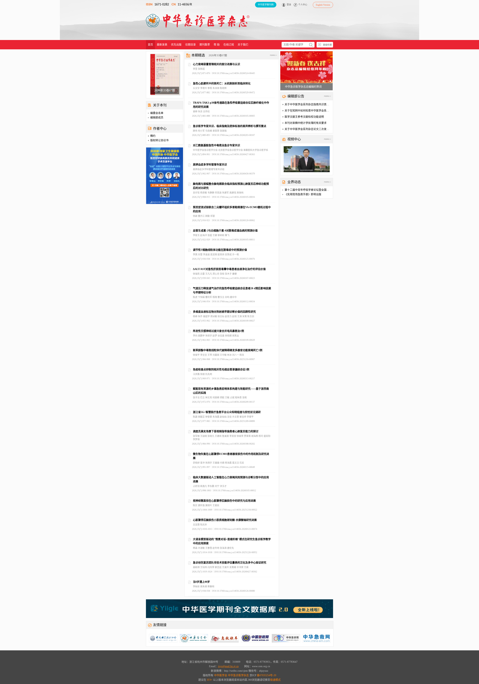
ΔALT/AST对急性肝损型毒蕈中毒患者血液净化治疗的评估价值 (229, 269)
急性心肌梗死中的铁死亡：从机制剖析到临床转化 (222, 83)
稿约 (152, 135)
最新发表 (162, 44)
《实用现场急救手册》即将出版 (303, 194)
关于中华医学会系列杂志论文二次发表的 (308, 129)
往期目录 (190, 44)
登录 (289, 4)
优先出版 (176, 44)
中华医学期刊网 (266, 4)
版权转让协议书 (159, 140)
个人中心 (302, 4)
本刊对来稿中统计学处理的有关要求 (306, 123)
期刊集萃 (204, 44)
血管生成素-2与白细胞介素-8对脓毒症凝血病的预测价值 (225, 230)
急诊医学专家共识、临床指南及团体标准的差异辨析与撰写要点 (229, 126)
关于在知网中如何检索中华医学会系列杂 (308, 110)
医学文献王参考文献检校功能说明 (304, 116)
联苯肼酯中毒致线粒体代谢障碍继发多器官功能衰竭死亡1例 (227, 350)
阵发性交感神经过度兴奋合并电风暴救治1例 (218, 331)
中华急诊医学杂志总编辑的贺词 (303, 86)
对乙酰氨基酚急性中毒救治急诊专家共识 (216, 145)
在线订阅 (228, 44)
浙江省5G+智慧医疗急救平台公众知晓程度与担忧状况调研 (227, 412)
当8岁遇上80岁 (201, 581)
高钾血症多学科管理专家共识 (210, 164)
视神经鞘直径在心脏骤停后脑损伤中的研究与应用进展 (224, 500)
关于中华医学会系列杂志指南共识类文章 (308, 104)
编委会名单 (156, 113)
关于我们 (243, 44)
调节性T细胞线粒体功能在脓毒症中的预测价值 (220, 249)
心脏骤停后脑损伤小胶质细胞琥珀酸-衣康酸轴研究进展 (225, 520)
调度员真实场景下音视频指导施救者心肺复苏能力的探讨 (225, 431)
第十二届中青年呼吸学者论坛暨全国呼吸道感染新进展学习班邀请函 (324, 189)
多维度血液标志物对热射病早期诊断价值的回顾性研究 (224, 311)
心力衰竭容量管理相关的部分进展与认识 (216, 64)
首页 (150, 44)
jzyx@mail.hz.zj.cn (228, 666)
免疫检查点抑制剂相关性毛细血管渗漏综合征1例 (221, 369)
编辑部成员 (156, 117)
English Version (323, 5)
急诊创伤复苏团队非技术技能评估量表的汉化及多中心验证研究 (229, 562)
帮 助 (217, 44)
